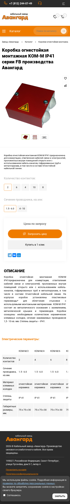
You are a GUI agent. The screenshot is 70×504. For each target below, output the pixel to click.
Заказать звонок (40, 4)
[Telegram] (10, 255)
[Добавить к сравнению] (65, 86)
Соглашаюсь (14, 495)
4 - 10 (22, 208)
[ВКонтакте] (14, 255)
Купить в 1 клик (35, 244)
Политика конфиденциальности (22, 474)
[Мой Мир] (19, 255)
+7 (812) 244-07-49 (20, 3)
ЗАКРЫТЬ (60, 496)
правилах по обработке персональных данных (29, 483)
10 (34, 187)
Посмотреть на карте (16, 469)
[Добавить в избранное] (65, 78)
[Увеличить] (31, 106)
